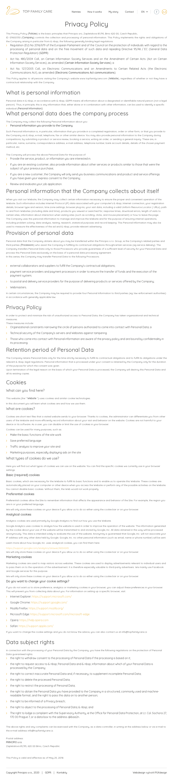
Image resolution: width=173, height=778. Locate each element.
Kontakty (62, 772)
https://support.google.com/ (49, 602)
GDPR (48, 772)
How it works (95, 11)
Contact (129, 11)
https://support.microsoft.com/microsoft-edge (60, 614)
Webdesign (139, 772)
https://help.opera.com (33, 620)
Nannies (76, 11)
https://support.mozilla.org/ (46, 608)
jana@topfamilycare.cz (164, 11)
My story (113, 11)
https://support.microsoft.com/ (52, 596)
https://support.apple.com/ (36, 626)
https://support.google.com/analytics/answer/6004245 (37, 548)
